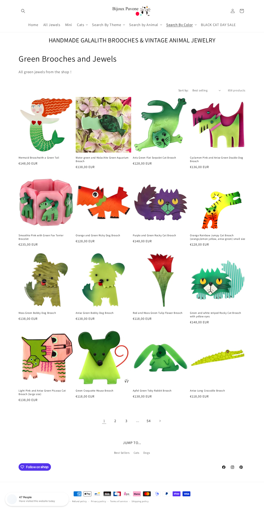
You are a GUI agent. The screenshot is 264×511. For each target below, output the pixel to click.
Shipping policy (140, 501)
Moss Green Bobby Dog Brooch (37, 313)
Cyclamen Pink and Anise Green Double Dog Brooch (216, 159)
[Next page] (159, 420)
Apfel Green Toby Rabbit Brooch (152, 390)
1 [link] (104, 420)
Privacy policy (98, 501)
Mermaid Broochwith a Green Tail (39, 157)
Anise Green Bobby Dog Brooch (95, 313)
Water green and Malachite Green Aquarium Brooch (102, 159)
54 (149, 420)
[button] (23, 11)
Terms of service (118, 501)
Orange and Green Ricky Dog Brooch (98, 235)
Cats (136, 453)
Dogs (146, 453)
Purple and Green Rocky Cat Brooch (154, 235)
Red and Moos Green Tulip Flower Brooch (158, 313)
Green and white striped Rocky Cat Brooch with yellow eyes (215, 314)
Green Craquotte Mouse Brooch (94, 390)
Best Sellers (122, 453)
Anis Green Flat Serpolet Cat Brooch (154, 157)
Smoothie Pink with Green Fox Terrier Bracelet (41, 237)
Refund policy (79, 501)
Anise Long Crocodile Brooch (207, 390)
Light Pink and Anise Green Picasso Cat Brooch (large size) (42, 392)
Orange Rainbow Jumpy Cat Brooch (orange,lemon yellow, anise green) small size (217, 237)
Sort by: (183, 90)
